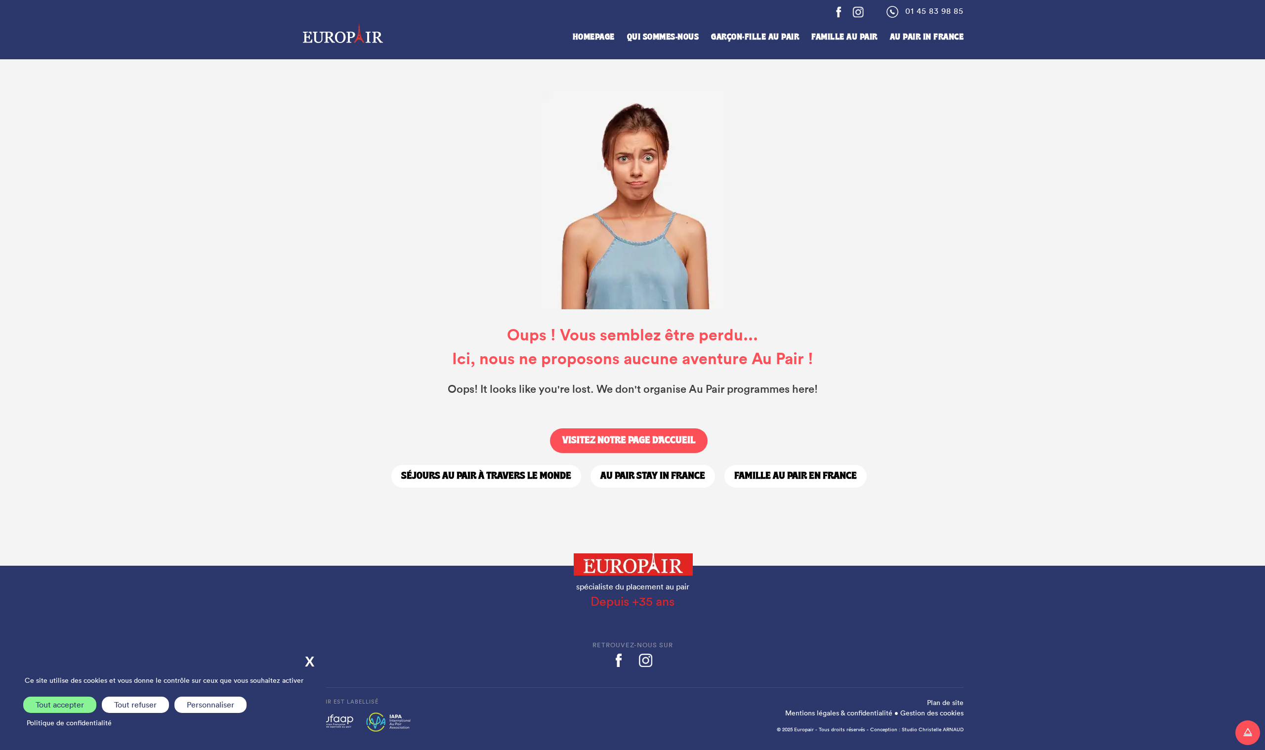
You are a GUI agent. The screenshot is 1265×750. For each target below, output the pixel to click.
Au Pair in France (927, 37)
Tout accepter (60, 704)
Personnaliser (210, 704)
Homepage (594, 37)
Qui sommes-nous (663, 37)
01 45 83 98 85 (934, 11)
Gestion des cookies (932, 712)
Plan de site (945, 702)
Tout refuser (135, 704)
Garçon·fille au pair (755, 37)
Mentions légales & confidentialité (838, 712)
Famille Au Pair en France (795, 476)
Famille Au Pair (844, 37)
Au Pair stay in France (652, 476)
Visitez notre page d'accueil (628, 441)
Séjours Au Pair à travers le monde (486, 476)
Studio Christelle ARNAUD (933, 729)
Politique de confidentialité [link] (69, 722)
